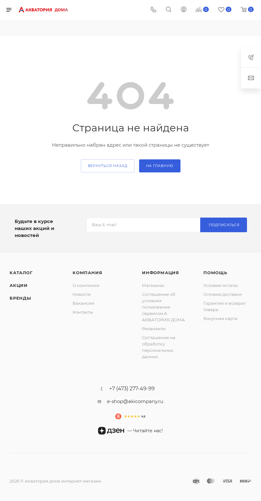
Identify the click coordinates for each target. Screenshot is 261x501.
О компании (86, 285)
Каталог (21, 272)
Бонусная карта (220, 318)
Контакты (83, 312)
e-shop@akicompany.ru (135, 401)
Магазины (153, 285)
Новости (82, 294)
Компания (87, 272)
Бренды (20, 298)
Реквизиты (154, 328)
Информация (160, 272)
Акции (19, 285)
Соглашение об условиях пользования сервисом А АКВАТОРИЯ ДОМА (163, 307)
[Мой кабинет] (184, 10)
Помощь (215, 272)
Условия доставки (222, 294)
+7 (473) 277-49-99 (132, 388)
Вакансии (83, 303)
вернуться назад (108, 166)
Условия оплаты (220, 285)
